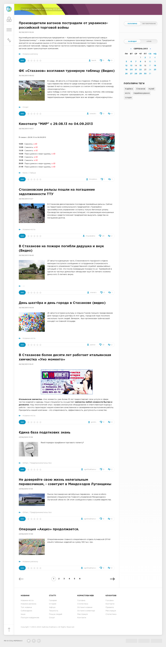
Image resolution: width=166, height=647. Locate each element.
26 (126, 73)
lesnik (94, 60)
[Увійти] (9, 19)
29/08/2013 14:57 (26, 128)
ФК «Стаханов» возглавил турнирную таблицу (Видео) (67, 71)
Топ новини (26, 607)
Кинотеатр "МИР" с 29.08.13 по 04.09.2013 (56, 124)
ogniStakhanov (90, 469)
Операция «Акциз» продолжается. (49, 529)
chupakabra (90, 236)
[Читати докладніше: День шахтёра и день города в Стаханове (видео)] (22, 345)
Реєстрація (82, 614)
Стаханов (140, 89)
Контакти (81, 617)
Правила (110, 607)
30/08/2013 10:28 (26, 32)
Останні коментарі (86, 611)
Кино (25, 173)
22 (140, 69)
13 (131, 65)
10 (103, 345)
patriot (92, 345)
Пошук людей (55, 614)
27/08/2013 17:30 (26, 534)
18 (155, 65)
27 (131, 73)
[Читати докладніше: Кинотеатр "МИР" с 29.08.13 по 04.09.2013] (22, 179)
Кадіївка (129, 89)
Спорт (25, 107)
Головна (25, 9)
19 (126, 69)
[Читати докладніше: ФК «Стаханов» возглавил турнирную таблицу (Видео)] (22, 113)
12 (126, 65)
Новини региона (28, 604)
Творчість (53, 611)
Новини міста (29, 229)
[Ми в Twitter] (29, 641)
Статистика (82, 604)
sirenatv (93, 113)
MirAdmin (93, 179)
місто (127, 93)
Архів (149, 41)
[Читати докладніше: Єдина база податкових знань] (22, 469)
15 (140, 65)
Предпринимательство (41, 463)
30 (145, 73)
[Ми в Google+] (39, 641)
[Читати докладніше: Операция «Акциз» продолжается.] (22, 568)
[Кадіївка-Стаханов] (9, 9)
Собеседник (26, 611)
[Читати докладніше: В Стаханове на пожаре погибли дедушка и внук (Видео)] (22, 292)
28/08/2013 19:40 (26, 255)
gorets (93, 422)
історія (128, 97)
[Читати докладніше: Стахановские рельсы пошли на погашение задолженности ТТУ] (22, 236)
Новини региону (30, 54)
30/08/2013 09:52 (26, 75)
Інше (23, 614)
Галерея (53, 600)
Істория (52, 604)
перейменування (141, 93)
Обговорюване (149, 23)
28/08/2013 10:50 (26, 307)
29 (103, 236)
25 (155, 69)
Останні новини (84, 607)
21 (136, 69)
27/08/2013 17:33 (26, 489)
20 (131, 69)
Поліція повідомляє (30, 617)
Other (25, 463)
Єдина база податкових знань (44, 432)
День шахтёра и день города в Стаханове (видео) (62, 303)
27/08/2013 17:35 (26, 437)
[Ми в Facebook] (34, 641)
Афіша (32, 173)
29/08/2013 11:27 (26, 199)
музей (151, 89)
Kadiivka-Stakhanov (50, 627)
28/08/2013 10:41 (26, 364)
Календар (132, 41)
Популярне (132, 23)
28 (136, 73)
